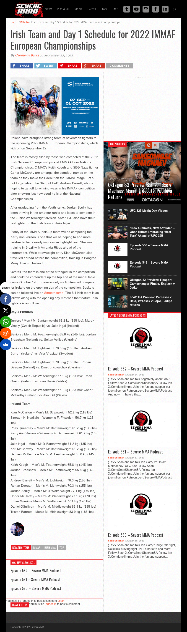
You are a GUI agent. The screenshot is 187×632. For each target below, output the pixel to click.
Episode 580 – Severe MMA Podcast (35, 588)
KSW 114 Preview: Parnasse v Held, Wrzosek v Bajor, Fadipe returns (151, 301)
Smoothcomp (53, 293)
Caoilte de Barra (27, 55)
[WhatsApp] (5, 321)
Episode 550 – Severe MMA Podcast (149, 247)
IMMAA (24, 22)
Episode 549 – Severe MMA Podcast (149, 264)
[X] (5, 310)
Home (14, 22)
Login (61, 600)
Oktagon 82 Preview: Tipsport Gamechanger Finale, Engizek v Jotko (152, 283)
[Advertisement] (142, 107)
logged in (51, 604)
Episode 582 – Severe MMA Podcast (35, 570)
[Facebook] (5, 299)
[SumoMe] (5, 344)
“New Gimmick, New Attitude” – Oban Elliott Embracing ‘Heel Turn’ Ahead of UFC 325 (152, 231)
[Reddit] (5, 333)
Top (61, 547)
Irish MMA (50, 547)
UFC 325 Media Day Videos (149, 210)
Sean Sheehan (116, 374)
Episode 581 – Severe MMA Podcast (35, 579)
